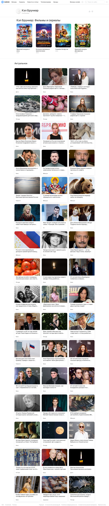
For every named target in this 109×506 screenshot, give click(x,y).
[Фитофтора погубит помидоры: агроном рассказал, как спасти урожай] (27, 271)
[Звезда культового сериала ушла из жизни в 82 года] (54, 244)
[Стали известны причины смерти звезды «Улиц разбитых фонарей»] (54, 271)
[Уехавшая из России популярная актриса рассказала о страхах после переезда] (54, 135)
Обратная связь (102, 504)
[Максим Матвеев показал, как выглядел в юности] (54, 380)
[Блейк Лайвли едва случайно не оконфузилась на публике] (27, 489)
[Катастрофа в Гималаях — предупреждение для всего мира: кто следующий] (27, 108)
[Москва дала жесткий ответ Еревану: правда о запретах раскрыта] (27, 353)
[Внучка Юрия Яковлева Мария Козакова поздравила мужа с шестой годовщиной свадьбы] (27, 135)
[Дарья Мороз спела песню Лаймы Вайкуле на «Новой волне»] (82, 434)
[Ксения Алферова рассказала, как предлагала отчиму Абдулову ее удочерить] (27, 298)
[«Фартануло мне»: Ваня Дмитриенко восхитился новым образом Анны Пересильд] (54, 298)
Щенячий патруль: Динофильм (81, 50)
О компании (8, 504)
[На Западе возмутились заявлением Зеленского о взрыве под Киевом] (54, 162)
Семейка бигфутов (61, 49)
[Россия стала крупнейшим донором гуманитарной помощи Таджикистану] (27, 244)
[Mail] (2, 2)
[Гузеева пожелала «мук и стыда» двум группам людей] (82, 298)
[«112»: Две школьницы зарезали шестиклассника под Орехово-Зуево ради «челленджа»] (27, 81)
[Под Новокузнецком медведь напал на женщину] (82, 189)
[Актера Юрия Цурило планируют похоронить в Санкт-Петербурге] (27, 434)
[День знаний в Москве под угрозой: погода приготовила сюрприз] (54, 325)
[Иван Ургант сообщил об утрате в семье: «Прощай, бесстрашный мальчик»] (54, 217)
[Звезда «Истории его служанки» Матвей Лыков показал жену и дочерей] (54, 407)
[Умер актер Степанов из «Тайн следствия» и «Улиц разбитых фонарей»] (82, 325)
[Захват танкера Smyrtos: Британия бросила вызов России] (27, 189)
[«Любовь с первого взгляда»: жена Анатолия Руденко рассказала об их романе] (82, 81)
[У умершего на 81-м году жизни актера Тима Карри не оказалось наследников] (27, 325)
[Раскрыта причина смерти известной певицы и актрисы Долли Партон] (27, 217)
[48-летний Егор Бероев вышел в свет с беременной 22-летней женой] (27, 380)
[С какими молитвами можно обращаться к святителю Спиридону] (54, 189)
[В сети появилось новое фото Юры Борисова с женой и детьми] (54, 461)
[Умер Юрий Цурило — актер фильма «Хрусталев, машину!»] (82, 244)
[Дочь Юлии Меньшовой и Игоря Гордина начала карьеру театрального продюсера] (82, 217)
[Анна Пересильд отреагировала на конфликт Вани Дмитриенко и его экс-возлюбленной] (54, 353)
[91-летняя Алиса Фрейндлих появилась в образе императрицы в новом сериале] (82, 271)
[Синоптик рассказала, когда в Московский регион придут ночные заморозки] (82, 489)
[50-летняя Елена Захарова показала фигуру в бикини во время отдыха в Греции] (82, 353)
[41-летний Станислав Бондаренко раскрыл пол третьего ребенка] (82, 380)
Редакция (41, 504)
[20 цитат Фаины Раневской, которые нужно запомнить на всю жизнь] (27, 407)
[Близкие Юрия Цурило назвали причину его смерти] (82, 162)
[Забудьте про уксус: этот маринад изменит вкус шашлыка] (54, 489)
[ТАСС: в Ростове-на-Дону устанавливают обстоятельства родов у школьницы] (82, 135)
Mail (3, 504)
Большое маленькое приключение (43, 50)
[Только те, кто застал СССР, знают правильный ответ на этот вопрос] (27, 461)
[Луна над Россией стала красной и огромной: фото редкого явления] (54, 434)
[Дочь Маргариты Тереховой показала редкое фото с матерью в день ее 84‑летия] (54, 81)
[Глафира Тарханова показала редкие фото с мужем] (82, 108)
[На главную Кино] (6, 2)
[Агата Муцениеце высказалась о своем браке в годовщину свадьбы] (27, 162)
